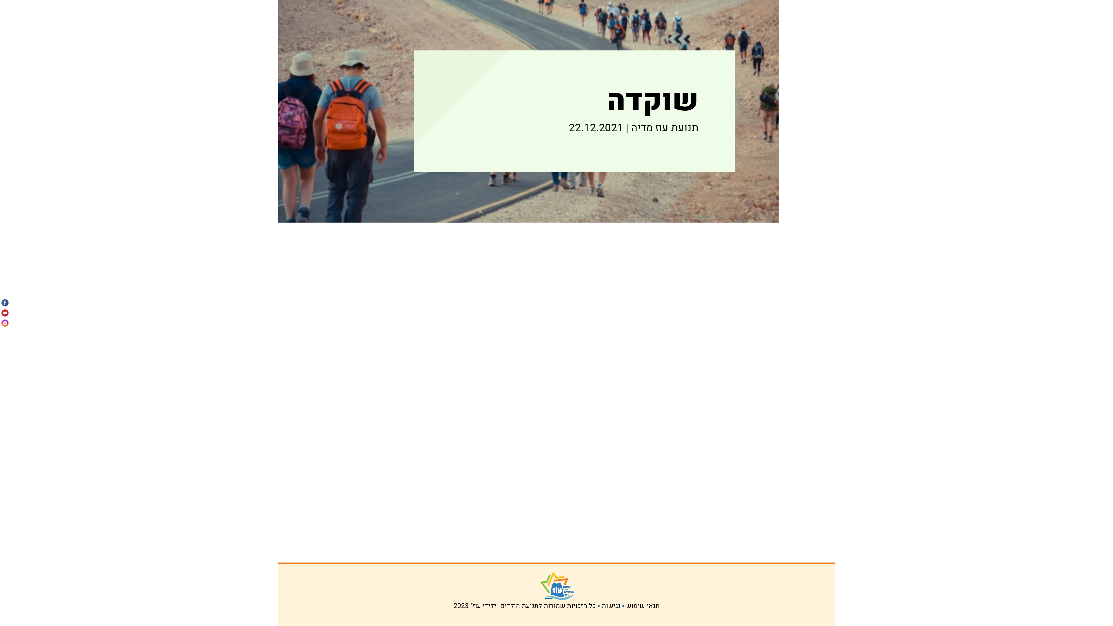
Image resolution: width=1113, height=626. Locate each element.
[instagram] (5, 321)
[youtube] (5, 313)
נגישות (611, 606)
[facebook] (5, 304)
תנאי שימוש (643, 606)
